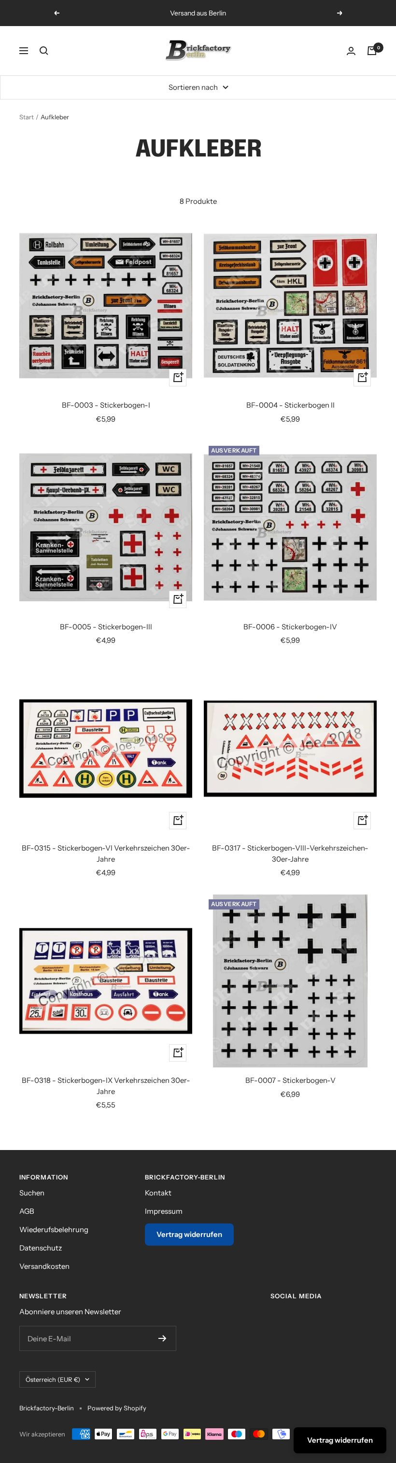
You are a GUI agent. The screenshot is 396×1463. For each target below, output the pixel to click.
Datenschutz (40, 1247)
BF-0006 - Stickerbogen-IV (290, 626)
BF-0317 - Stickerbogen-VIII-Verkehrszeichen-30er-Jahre (290, 853)
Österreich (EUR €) (53, 1379)
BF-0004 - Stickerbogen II (290, 405)
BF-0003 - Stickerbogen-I (106, 405)
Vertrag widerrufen (189, 1234)
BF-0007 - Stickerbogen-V (290, 1080)
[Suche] (44, 50)
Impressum (164, 1211)
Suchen (31, 1192)
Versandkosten (44, 1266)
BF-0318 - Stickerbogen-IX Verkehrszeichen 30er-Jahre (106, 1086)
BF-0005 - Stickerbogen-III (106, 626)
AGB (26, 1211)
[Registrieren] (162, 1338)
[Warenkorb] (372, 50)
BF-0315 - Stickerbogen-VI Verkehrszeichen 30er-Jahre (106, 853)
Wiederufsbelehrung (53, 1229)
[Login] (351, 51)
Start (26, 117)
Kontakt (158, 1192)
